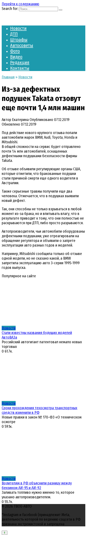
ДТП (14, 34)
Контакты (19, 68)
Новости (18, 28)
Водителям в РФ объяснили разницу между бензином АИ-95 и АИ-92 (37, 485)
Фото (15, 51)
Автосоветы (21, 45)
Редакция (19, 62)
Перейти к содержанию (20, 4)
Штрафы (18, 40)
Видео (16, 57)
